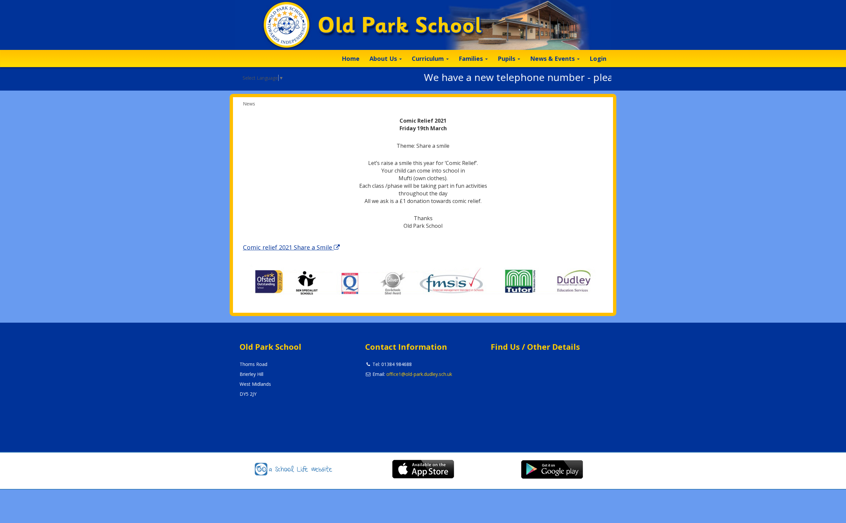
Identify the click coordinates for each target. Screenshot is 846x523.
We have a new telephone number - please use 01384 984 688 (555, 77)
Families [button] (471, 58)
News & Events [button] (553, 58)
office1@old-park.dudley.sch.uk (419, 374)
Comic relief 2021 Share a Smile (288, 247)
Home (351, 58)
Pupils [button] (507, 58)
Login (598, 58)
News (249, 104)
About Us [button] (384, 58)
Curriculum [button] (428, 58)
